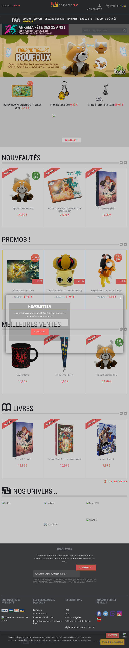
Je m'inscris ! (39, 332)
